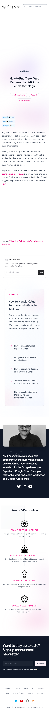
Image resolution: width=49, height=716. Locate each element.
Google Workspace (34, 475)
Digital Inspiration (22, 707)
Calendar (40, 688)
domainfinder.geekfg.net (13, 174)
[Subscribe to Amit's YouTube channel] (30, 486)
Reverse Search (18, 693)
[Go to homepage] (11, 6)
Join (41, 272)
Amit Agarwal (10, 456)
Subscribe (40, 663)
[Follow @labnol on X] (16, 700)
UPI (7, 693)
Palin (4, 184)
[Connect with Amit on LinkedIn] (24, 486)
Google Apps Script (18, 478)
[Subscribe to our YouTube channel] (21, 700)
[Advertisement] (24, 36)
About (7, 688)
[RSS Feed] (33, 700)
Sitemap (40, 693)
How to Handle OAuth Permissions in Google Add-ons (23, 305)
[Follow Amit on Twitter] (19, 486)
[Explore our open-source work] (27, 700)
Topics (30, 693)
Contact (17, 688)
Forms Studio (28, 688)
